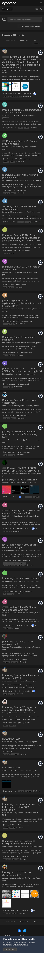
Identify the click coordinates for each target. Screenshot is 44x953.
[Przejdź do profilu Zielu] (4, 363)
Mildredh (5, 846)
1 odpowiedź (25, 159)
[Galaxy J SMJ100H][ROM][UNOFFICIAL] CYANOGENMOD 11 (20, 469)
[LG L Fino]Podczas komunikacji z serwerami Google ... (20, 546)
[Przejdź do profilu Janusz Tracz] (4, 426)
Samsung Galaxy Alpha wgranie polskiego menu (19, 207)
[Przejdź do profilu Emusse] (4, 539)
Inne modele (30, 374)
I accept (10, 949)
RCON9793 (6, 272)
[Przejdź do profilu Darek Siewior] (4, 295)
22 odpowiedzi (25, 93)
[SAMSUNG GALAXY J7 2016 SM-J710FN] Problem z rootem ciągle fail (22, 370)
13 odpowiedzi (24, 452)
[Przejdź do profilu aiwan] (4, 51)
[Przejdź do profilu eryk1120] (4, 331)
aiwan (4, 70)
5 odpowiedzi (22, 659)
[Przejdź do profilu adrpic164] (4, 104)
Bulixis (4, 180)
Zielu (4, 374)
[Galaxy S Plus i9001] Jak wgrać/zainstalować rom (19, 608)
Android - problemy (34, 180)
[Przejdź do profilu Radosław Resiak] (4, 636)
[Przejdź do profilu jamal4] (4, 229)
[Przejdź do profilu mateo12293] (4, 462)
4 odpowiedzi (25, 691)
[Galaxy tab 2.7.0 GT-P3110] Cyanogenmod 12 (16, 873)
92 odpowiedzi (24, 528)
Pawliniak (5, 516)
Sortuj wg (37, 44)
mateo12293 (6, 474)
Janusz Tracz (7, 440)
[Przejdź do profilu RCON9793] (4, 261)
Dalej (36, 41)
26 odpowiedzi (26, 591)
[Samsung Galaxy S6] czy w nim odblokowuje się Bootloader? (19, 708)
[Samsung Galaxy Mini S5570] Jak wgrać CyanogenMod (21, 511)
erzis (4, 581)
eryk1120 (5, 343)
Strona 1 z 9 (24, 41)
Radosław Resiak (8, 647)
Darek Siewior (7, 309)
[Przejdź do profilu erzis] (4, 572)
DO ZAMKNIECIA (11, 738)
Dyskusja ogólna (30, 713)
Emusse (5, 550)
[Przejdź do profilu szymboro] (4, 866)
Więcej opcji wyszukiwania (30, 26)
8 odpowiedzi (24, 825)
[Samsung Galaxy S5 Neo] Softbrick (21, 578)
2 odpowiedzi (24, 415)
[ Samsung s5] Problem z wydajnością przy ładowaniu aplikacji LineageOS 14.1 (21, 303)
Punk (4, 713)
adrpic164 (6, 115)
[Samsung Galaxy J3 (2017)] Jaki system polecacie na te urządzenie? (21, 236)
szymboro (6, 878)
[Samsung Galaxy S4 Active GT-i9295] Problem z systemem (19, 842)
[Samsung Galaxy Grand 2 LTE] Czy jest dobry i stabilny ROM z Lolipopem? (21, 807)
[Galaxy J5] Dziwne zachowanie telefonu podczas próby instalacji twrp (19, 434)
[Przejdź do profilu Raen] (4, 394)
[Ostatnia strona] (41, 40)
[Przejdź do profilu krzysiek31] (4, 135)
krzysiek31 (6, 147)
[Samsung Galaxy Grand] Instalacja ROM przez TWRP (20, 676)
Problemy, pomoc (33, 212)
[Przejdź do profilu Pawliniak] (4, 504)
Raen (4, 406)
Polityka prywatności (20, 945)
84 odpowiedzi (23, 625)
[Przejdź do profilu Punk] (4, 701)
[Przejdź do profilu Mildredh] (4, 835)
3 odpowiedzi (25, 723)
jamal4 (4, 241)
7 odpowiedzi (25, 560)
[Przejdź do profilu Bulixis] (4, 169)
